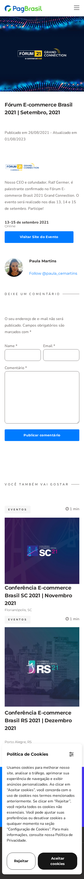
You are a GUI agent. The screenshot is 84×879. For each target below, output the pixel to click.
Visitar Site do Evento (39, 237)
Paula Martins (42, 261)
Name (11, 346)
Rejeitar (21, 861)
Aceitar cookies (57, 861)
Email (49, 346)
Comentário (16, 367)
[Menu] (76, 7)
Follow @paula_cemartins (53, 273)
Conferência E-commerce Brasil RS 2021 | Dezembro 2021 (38, 720)
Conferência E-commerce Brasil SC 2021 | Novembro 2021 (38, 595)
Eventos (17, 509)
